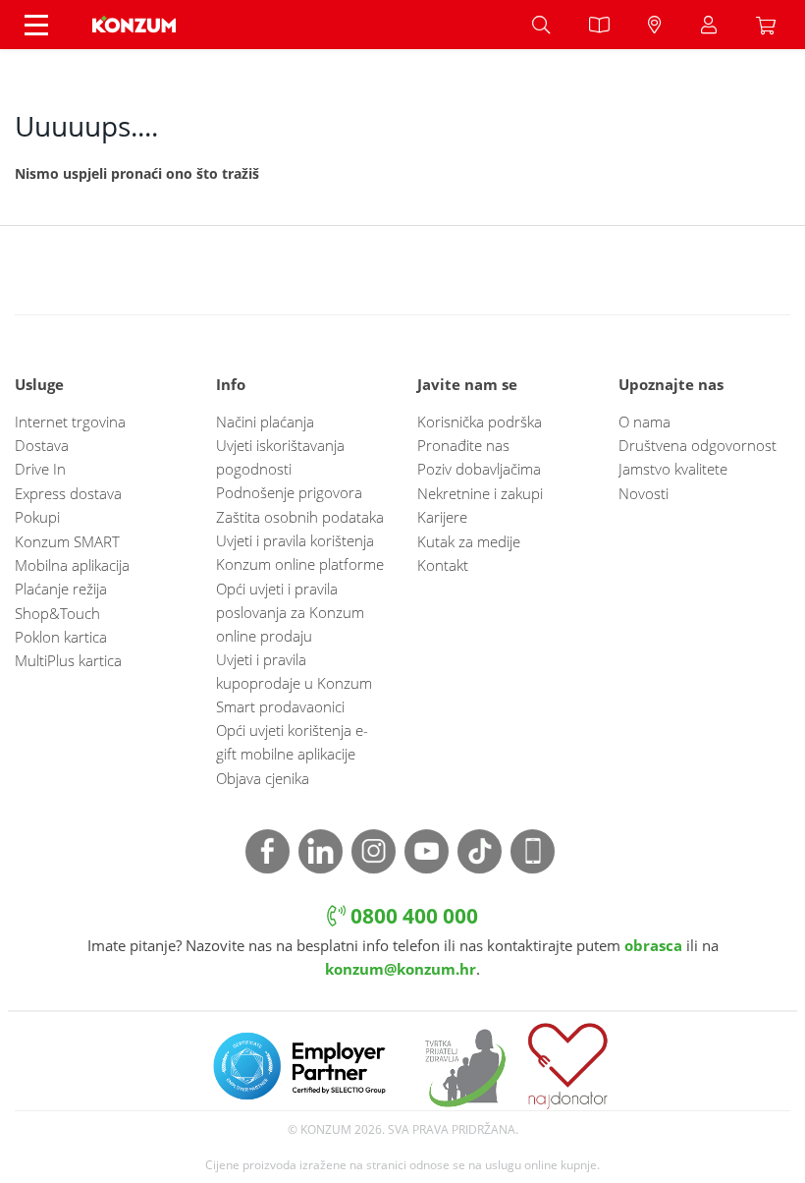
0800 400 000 (412, 915)
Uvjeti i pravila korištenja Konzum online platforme (300, 552)
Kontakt (442, 565)
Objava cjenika (262, 778)
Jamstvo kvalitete (672, 469)
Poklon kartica (61, 637)
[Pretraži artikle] (540, 24)
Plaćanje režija (61, 588)
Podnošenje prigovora (289, 492)
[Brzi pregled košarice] (770, 24)
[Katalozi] (598, 24)
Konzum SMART (67, 541)
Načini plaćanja (265, 421)
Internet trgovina (70, 421)
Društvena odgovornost (697, 445)
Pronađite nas (463, 445)
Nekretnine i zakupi (480, 493)
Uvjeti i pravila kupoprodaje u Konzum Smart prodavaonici (294, 682)
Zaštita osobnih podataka (300, 517)
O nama (644, 421)
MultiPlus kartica (68, 660)
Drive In (40, 469)
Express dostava (68, 493)
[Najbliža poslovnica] (654, 24)
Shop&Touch (57, 613)
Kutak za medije (468, 541)
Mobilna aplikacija (72, 565)
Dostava (42, 445)
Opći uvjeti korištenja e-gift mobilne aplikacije (292, 741)
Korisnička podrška (479, 421)
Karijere (442, 517)
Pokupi (37, 517)
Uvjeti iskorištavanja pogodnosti (280, 457)
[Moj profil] (708, 24)
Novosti (643, 493)
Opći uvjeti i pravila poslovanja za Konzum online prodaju (290, 612)
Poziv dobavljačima (479, 469)
